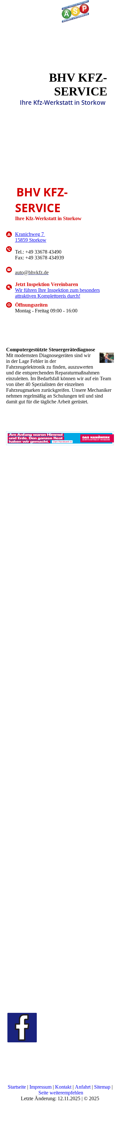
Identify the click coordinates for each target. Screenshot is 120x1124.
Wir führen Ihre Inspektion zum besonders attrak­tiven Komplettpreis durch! (57, 293)
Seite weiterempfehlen (60, 1092)
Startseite (17, 1087)
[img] (75, 11)
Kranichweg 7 (30, 234)
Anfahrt (83, 1087)
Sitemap (103, 1087)
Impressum (41, 1087)
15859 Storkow (30, 240)
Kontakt (64, 1087)
